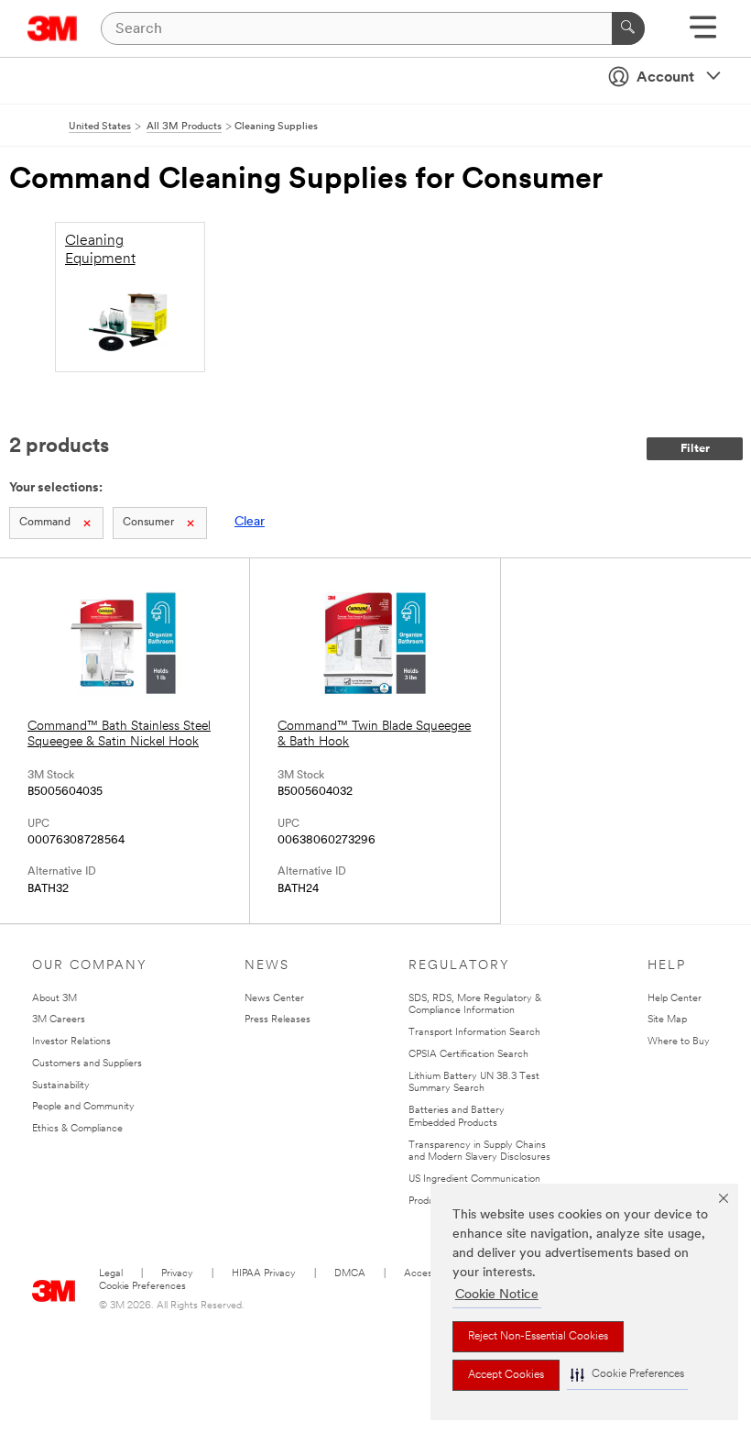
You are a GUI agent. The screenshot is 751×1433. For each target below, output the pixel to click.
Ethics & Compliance (77, 1129)
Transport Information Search (474, 1033)
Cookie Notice (497, 1295)
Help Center (675, 999)
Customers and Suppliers (87, 1064)
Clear (249, 522)
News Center (274, 999)
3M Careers (58, 1020)
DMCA (349, 1274)
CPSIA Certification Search (468, 1055)
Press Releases (277, 1020)
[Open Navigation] (703, 33)
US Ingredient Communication (474, 1179)
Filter (695, 449)
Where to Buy (679, 1042)
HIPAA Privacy (264, 1274)
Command (45, 522)
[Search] (628, 28)
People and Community (83, 1107)
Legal (111, 1274)
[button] (627, 1375)
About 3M (54, 999)
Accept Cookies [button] (506, 1375)
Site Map (667, 1020)
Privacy (177, 1274)
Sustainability (61, 1086)
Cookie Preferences (142, 1287)
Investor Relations (71, 1042)
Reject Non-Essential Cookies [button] (538, 1336)
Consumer (148, 522)
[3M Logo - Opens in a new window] (52, 28)
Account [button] (665, 78)
